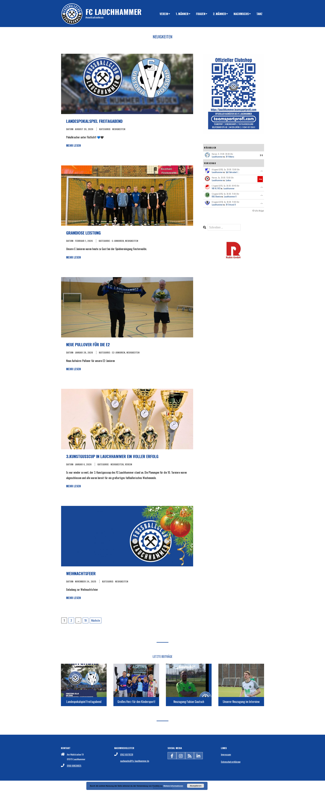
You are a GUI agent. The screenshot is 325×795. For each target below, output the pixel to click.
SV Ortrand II (231, 204)
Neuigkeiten (118, 129)
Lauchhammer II (230, 196)
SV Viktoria (230, 156)
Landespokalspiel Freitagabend (94, 121)
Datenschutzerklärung (231, 761)
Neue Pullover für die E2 (88, 344)
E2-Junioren (118, 352)
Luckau (228, 180)
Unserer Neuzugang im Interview (241, 701)
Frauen (200, 14)
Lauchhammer (217, 156)
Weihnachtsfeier (81, 573)
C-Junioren (118, 240)
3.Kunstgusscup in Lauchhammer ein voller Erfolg (112, 456)
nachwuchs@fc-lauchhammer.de (134, 761)
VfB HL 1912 (216, 188)
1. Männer (182, 14)
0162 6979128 (126, 754)
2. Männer (219, 14)
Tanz (259, 14)
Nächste (95, 620)
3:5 (261, 155)
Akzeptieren (195, 785)
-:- (262, 170)
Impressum (226, 754)
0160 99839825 (74, 765)
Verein (164, 14)
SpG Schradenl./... (233, 172)
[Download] (233, 243)
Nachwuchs (241, 14)
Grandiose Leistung (83, 233)
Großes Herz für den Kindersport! (136, 701)
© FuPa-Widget (258, 210)
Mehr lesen (73, 145)
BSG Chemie (216, 196)
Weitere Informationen (173, 786)
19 (85, 620)
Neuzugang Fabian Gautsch (189, 701)
